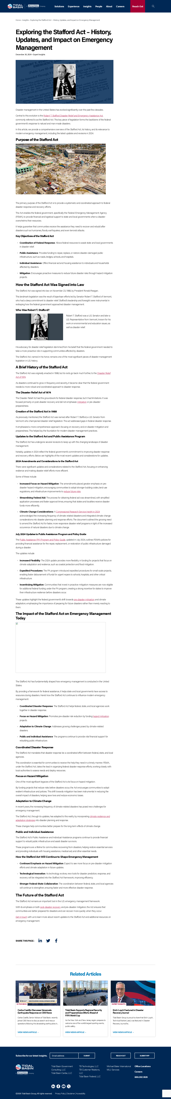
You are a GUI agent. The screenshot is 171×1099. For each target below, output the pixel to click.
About (109, 6)
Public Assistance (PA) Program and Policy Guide (42, 539)
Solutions (59, 6)
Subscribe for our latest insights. (31, 1055)
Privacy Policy (60, 1093)
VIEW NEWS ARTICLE (28, 1032)
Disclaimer (71, 1093)
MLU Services (113, 1069)
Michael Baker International (119, 1066)
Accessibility (80, 1093)
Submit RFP (144, 1055)
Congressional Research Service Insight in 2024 (78, 511)
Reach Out (137, 6)
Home (18, 20)
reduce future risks (72, 491)
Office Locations (142, 1066)
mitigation (81, 401)
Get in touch (21, 916)
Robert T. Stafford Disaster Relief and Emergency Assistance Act (73, 115)
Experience (73, 6)
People (98, 6)
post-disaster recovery (50, 907)
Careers (120, 6)
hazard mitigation (101, 716)
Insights (87, 6)
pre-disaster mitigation (84, 599)
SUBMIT (87, 1055)
